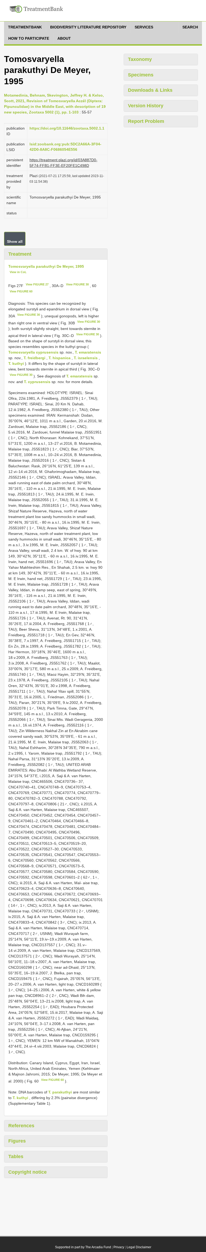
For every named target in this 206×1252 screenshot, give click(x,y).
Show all (15, 241)
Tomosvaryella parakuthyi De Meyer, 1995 (46, 266)
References (21, 1125)
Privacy (118, 1247)
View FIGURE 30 (77, 284)
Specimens (140, 75)
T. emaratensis (88, 352)
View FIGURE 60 (21, 291)
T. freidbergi (34, 358)
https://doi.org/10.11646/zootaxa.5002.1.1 (67, 128)
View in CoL (18, 272)
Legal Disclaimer (139, 1247)
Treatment (19, 254)
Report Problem (146, 121)
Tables (15, 1156)
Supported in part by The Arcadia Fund (83, 1247)
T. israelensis (86, 358)
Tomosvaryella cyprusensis (33, 352)
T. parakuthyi (60, 1092)
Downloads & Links (150, 90)
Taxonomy (140, 59)
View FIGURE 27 (37, 284)
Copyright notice (27, 1172)
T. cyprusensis (37, 382)
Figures (17, 1141)
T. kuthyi (16, 363)
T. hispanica (60, 358)
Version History (145, 105)
